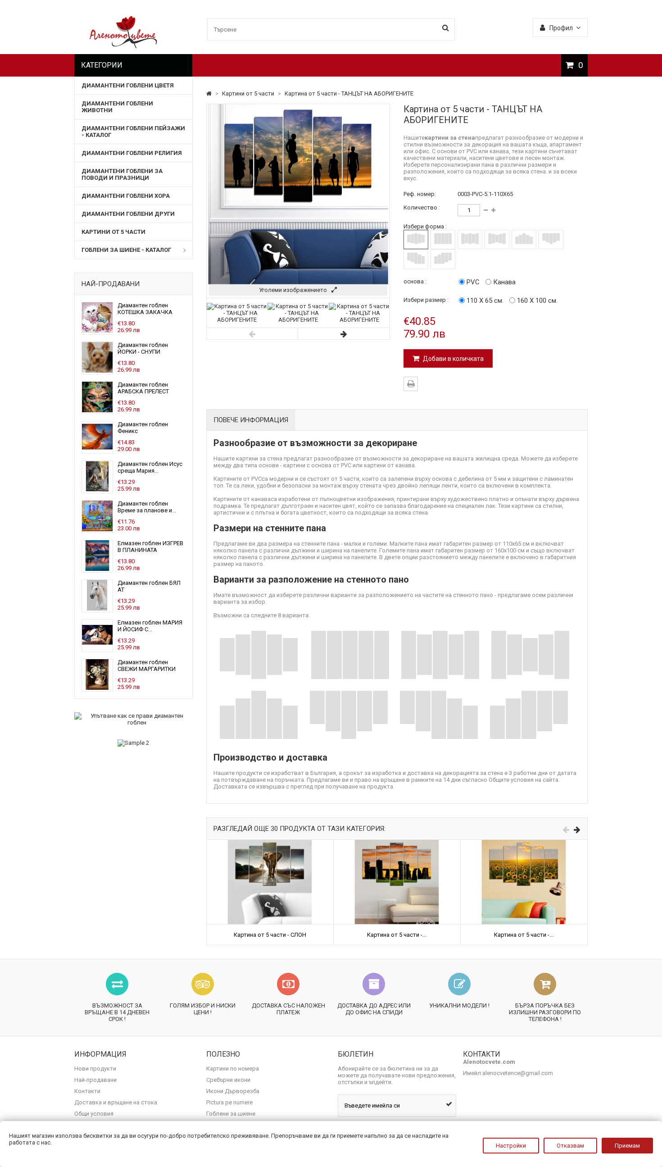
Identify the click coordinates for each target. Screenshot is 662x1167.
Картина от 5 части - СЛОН (270, 934)
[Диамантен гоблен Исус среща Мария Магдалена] (97, 489)
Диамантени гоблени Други (128, 213)
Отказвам (570, 1145)
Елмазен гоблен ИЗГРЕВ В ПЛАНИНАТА (150, 546)
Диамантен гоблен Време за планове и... (147, 507)
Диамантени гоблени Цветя (128, 85)
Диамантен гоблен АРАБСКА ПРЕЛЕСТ (143, 388)
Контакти (87, 1091)
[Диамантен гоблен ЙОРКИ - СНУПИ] (97, 370)
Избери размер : (426, 299)
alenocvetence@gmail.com (517, 1073)
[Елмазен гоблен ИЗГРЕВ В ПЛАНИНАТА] (97, 568)
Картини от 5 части (113, 231)
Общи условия (93, 1113)
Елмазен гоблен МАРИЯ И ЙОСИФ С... (150, 626)
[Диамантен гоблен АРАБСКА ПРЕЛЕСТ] (97, 410)
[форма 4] (497, 239)
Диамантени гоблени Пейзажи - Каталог (133, 131)
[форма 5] (524, 239)
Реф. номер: (420, 194)
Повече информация (250, 420)
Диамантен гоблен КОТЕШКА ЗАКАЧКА (145, 308)
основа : (415, 281)
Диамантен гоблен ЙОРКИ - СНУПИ (143, 348)
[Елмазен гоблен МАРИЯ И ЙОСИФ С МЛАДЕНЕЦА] (97, 648)
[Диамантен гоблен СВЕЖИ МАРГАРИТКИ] (97, 687)
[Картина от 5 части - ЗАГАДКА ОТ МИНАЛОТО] (397, 843)
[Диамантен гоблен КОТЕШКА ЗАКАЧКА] (97, 331)
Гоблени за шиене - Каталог (126, 249)
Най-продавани (111, 284)
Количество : (422, 207)
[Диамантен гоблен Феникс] (97, 450)
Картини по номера (232, 1068)
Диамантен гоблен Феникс (143, 427)
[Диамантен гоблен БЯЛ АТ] (97, 608)
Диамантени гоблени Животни (117, 107)
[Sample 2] (133, 743)
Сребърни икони (228, 1079)
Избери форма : (425, 226)
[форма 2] (443, 239)
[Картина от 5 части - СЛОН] (270, 843)
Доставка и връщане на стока (115, 1102)
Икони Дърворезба (232, 1091)
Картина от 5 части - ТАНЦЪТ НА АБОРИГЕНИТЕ (349, 93)
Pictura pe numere (229, 1102)
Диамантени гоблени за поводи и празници (122, 174)
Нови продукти (95, 1068)
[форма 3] (470, 239)
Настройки (511, 1145)
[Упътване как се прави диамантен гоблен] (133, 719)
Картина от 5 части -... (396, 934)
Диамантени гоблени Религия (132, 153)
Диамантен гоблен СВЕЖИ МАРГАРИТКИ (147, 665)
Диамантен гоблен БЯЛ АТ (149, 586)
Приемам (627, 1145)
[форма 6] (551, 239)
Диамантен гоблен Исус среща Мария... (150, 467)
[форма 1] (416, 239)
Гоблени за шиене (230, 1113)
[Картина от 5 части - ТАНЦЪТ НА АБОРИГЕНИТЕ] (237, 319)
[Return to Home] (209, 93)
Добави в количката (453, 358)
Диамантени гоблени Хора (126, 195)
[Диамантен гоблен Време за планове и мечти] (97, 529)
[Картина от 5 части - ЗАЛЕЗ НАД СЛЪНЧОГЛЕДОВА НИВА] (524, 843)
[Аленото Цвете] (123, 46)
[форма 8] (443, 259)
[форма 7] (416, 259)
